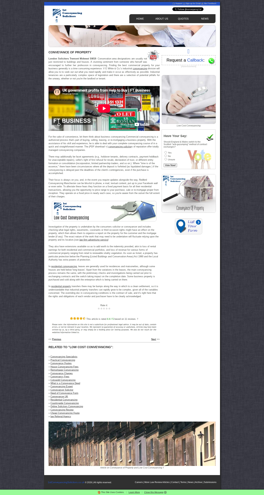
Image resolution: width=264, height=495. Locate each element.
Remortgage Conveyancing (64, 370)
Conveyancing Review (61, 409)
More (146, 482)
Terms (183, 482)
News (190, 482)
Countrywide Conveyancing (64, 403)
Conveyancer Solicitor (61, 390)
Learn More (134, 492)
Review (158, 482)
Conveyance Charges (61, 373)
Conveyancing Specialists (63, 356)
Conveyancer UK (59, 396)
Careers (139, 482)
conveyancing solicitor (119, 146)
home (140, 18)
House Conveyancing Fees (64, 366)
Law (152, 482)
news (205, 18)
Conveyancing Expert (61, 386)
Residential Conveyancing (63, 399)
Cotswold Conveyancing (62, 380)
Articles (166, 482)
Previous (56, 339)
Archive (198, 482)
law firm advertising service (93, 239)
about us (161, 18)
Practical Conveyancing (62, 360)
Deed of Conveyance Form (64, 393)
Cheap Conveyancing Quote (65, 413)
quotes (183, 18)
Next (153, 339)
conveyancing (140, 68)
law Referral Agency (60, 416)
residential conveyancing (64, 266)
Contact (175, 482)
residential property (61, 286)
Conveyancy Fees (59, 376)
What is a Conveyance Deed (65, 383)
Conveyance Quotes (61, 363)
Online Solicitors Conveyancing (66, 406)
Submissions (210, 482)
